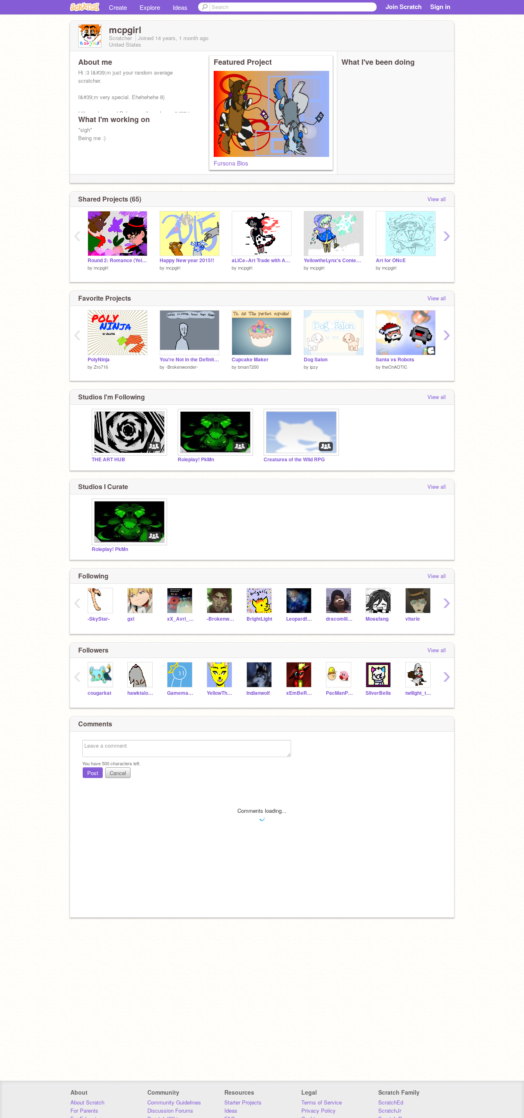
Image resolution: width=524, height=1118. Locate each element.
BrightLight (259, 618)
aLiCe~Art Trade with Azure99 (261, 260)
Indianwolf (258, 692)
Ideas (180, 7)
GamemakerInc (180, 692)
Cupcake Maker (250, 359)
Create (118, 7)
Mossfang (377, 618)
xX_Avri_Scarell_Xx (180, 618)
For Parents (84, 1110)
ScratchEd (390, 1102)
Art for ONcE (391, 260)
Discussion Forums (170, 1110)
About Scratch (87, 1102)
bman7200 (248, 366)
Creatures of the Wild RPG (294, 459)
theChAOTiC (394, 366)
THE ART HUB (108, 459)
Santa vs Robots (395, 359)
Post (92, 773)
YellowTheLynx (220, 692)
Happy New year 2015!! (187, 260)
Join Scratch (404, 6)
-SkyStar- (99, 618)
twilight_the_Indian (419, 692)
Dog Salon (316, 359)
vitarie (412, 618)
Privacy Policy (318, 1110)
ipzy (314, 366)
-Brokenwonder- (182, 366)
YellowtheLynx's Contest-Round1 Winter (334, 260)
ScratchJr (389, 1110)
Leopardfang (300, 618)
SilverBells (378, 692)
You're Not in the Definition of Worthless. (189, 359)
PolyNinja (99, 359)
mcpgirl (101, 267)
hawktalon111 (141, 692)
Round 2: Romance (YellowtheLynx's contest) (117, 260)
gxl (130, 618)
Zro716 (101, 366)
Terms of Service (321, 1102)
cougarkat (99, 692)
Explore (150, 7)
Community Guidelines (174, 1102)
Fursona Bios (231, 163)
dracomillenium (339, 618)
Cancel (118, 773)
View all (436, 199)
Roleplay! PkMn (196, 459)
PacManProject (339, 692)
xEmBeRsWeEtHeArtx (300, 692)
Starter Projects (243, 1102)
